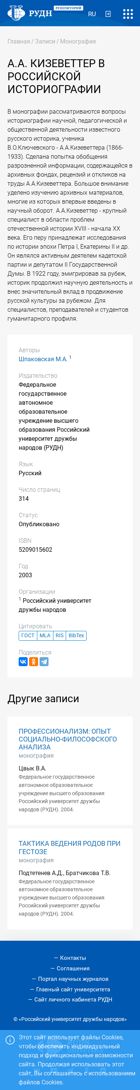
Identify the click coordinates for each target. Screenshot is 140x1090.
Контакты (73, 958)
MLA (45, 635)
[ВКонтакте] (23, 661)
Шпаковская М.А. (43, 359)
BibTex (76, 635)
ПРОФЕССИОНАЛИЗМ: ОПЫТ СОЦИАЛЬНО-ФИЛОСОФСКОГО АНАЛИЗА (68, 739)
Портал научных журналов (73, 979)
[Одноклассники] (33, 661)
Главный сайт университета (73, 989)
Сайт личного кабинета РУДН (73, 999)
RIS (59, 635)
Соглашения (73, 968)
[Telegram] (44, 661)
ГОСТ (27, 635)
